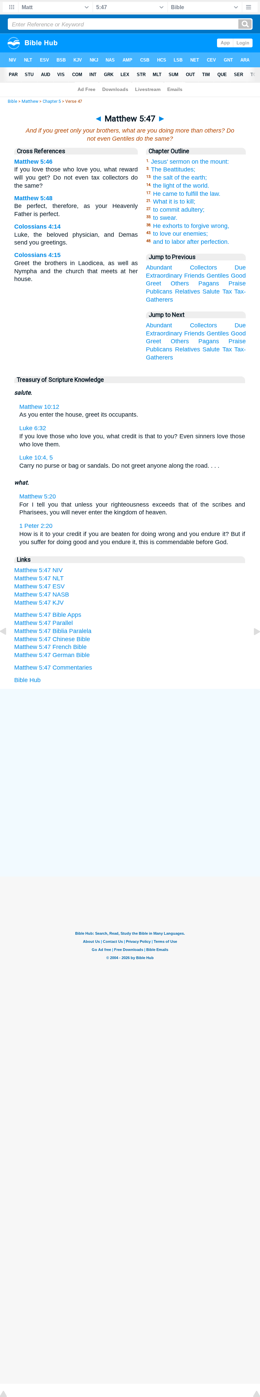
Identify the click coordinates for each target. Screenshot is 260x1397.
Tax (227, 291)
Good (238, 275)
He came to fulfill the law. (186, 193)
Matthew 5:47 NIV (38, 570)
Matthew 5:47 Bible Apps (47, 614)
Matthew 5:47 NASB (41, 594)
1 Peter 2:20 (35, 525)
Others (180, 283)
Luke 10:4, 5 (36, 457)
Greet (153, 283)
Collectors (203, 267)
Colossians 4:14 (37, 226)
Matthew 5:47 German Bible (52, 655)
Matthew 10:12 (39, 406)
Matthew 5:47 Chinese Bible (52, 639)
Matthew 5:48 (33, 198)
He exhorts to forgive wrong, (191, 226)
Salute (211, 291)
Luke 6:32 (32, 428)
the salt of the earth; (180, 177)
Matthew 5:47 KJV (39, 602)
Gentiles (218, 275)
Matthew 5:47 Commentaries (53, 667)
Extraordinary (164, 275)
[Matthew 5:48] (251, 646)
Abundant (159, 267)
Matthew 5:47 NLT (39, 578)
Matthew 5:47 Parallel (43, 623)
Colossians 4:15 (37, 255)
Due (240, 267)
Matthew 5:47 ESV (39, 586)
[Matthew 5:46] (8, 646)
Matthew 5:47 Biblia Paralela (52, 631)
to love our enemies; (180, 233)
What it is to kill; (174, 201)
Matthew (30, 101)
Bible (12, 101)
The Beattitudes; (173, 169)
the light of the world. (181, 185)
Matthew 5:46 (33, 161)
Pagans (208, 283)
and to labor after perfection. (191, 241)
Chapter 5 (52, 101)
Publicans (159, 291)
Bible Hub (27, 680)
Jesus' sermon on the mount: (190, 161)
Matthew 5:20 (37, 496)
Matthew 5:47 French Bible (50, 647)
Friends (194, 275)
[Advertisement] (130, 740)
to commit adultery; (178, 209)
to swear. (165, 217)
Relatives (187, 291)
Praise (237, 283)
